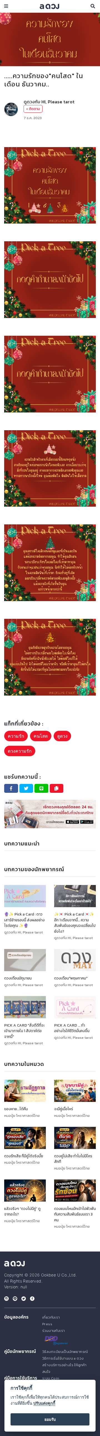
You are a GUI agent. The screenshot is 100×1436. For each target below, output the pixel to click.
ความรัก (16, 736)
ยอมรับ (50, 1419)
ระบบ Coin (50, 1378)
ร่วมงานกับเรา (53, 1330)
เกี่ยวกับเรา (51, 1317)
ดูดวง (62, 736)
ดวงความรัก (20, 751)
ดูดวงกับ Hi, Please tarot (49, 101)
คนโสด (41, 736)
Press (47, 1324)
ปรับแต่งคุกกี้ (44, 1403)
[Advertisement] (50, 134)
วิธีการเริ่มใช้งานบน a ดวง (63, 1358)
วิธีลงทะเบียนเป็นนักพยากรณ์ (65, 1351)
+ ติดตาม (33, 108)
